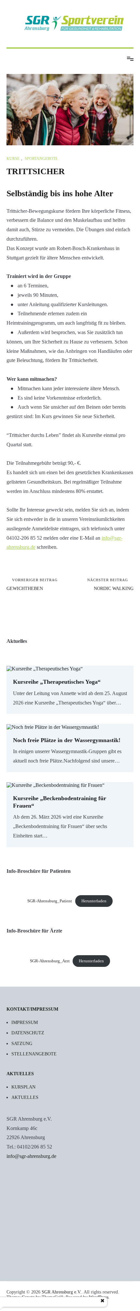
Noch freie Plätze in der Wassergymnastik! (66, 740)
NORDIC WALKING (110, 584)
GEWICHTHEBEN (32, 584)
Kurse (13, 158)
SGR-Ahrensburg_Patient (49, 901)
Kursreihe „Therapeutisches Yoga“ (57, 682)
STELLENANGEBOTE (34, 1054)
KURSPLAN (23, 1087)
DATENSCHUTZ (27, 1032)
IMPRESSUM (24, 1022)
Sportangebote (41, 158)
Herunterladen (93, 901)
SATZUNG (21, 1043)
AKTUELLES (24, 1097)
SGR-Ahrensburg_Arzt (50, 961)
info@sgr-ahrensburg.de (31, 1156)
